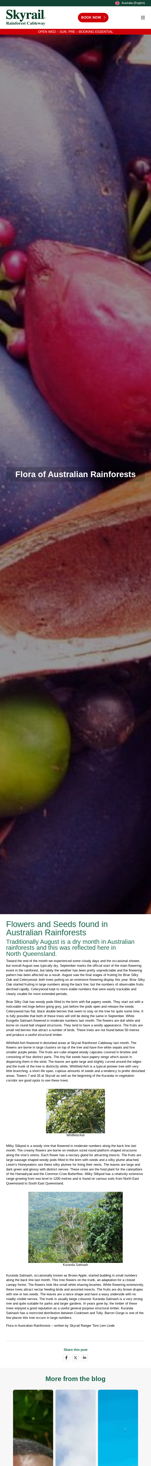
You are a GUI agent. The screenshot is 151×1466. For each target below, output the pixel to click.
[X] (75, 1357)
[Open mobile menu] (143, 17)
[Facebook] (66, 1357)
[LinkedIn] (84, 1357)
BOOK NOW (91, 17)
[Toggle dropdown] (117, 3)
